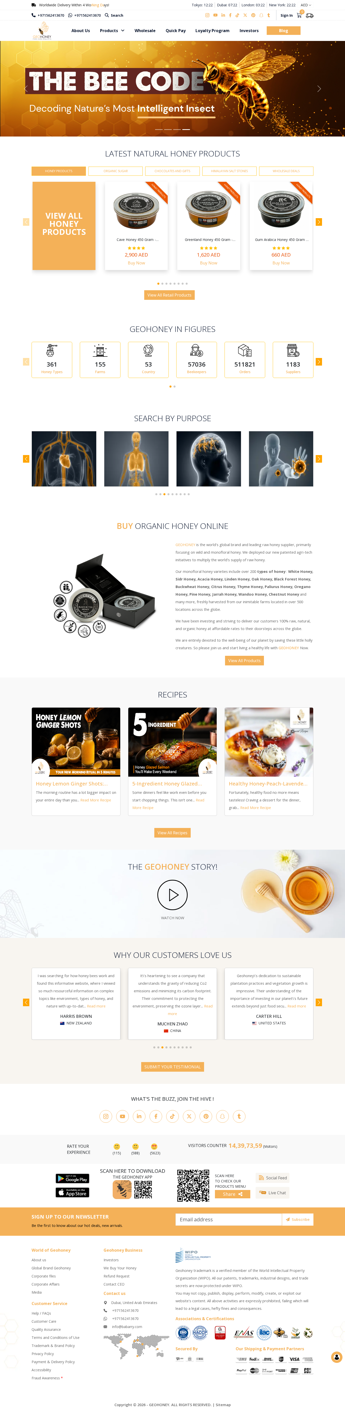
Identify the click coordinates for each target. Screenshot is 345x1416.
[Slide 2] (168, 133)
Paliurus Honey (278, 590)
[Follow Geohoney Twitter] (189, 1119)
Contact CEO (114, 1287)
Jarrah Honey (224, 597)
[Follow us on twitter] (245, 15)
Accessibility (41, 1373)
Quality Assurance (46, 1332)
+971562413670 (50, 15)
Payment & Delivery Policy (53, 1365)
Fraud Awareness (47, 1381)
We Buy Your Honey (120, 1271)
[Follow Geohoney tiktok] (172, 1119)
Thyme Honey (250, 590)
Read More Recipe (95, 803)
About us (39, 1263)
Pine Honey (199, 597)
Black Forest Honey (292, 582)
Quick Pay (176, 30)
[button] (158, 287)
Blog (283, 30)
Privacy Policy (43, 1357)
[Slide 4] (186, 133)
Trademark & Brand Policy (53, 1348)
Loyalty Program (212, 30)
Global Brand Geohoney (51, 1271)
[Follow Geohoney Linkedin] (139, 1119)
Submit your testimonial (172, 1070)
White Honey (300, 574)
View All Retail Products (169, 298)
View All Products (244, 664)
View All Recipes (172, 836)
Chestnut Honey (284, 597)
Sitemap (223, 1408)
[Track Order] (309, 15)
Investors (249, 30)
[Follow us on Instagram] (208, 15)
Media (37, 1295)
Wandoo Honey (252, 597)
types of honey (271, 574)
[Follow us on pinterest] (253, 15)
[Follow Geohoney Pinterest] (206, 1119)
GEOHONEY (289, 651)
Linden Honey (237, 582)
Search (116, 15)
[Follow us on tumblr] (268, 15)
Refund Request (117, 1279)
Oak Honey (262, 582)
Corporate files (44, 1279)
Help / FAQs (41, 1316)
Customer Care (44, 1324)
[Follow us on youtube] (215, 15)
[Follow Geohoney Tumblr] (239, 1119)
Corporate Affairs (46, 1287)
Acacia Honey (210, 582)
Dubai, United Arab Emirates (134, 1305)
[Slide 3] (177, 133)
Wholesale (145, 30)
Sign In (287, 15)
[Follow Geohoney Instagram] (106, 1119)
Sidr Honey (185, 582)
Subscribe (301, 1222)
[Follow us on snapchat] (261, 15)
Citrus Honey (223, 590)
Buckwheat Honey (192, 590)
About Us (80, 30)
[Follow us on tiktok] (237, 15)
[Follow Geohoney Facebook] (156, 1119)
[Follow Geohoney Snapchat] (222, 1119)
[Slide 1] (159, 133)
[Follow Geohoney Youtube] (122, 1119)
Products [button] (109, 30)
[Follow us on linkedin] (223, 15)
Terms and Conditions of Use (56, 1340)
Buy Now (136, 266)
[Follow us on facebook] (230, 15)
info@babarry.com (126, 1330)
